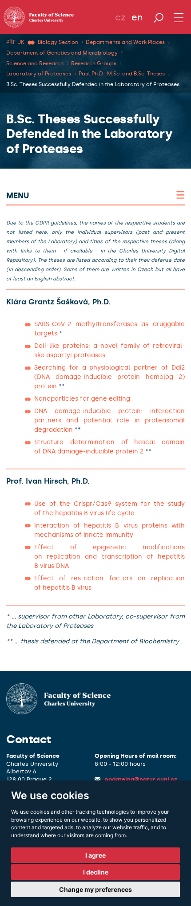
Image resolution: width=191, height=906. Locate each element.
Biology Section (58, 42)
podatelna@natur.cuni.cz (140, 779)
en (137, 17)
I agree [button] (95, 855)
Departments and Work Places (125, 42)
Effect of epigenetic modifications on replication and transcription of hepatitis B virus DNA (109, 557)
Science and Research (35, 63)
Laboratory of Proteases (38, 74)
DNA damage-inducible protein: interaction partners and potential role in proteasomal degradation (109, 420)
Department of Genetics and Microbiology (62, 53)
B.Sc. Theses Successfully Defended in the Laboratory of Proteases (92, 84)
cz (120, 17)
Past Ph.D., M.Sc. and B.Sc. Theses (122, 74)
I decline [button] (95, 872)
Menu (17, 196)
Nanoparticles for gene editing (82, 398)
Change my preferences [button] (95, 889)
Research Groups (93, 63)
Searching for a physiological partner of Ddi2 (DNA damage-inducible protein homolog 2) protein (109, 377)
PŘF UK (15, 42)
